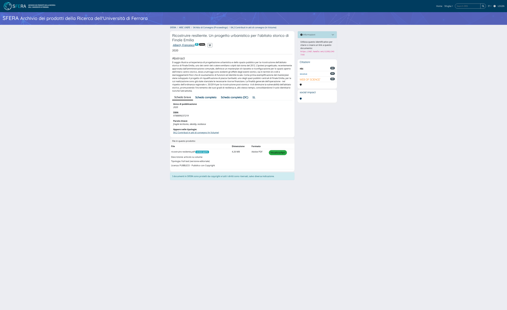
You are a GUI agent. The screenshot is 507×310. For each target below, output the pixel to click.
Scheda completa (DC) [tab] (234, 97)
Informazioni (308, 34)
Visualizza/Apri (278, 152)
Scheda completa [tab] (205, 97)
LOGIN (501, 6)
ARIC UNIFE (184, 27)
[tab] (254, 97)
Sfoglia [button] (447, 6)
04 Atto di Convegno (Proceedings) (210, 27)
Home (439, 6)
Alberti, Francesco (183, 45)
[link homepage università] (29, 6)
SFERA (173, 27)
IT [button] (489, 6)
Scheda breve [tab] (182, 97)
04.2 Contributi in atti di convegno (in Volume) (253, 27)
